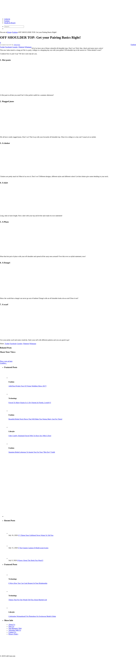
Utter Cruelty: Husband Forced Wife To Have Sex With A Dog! (29, 436)
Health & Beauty (10, 23)
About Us (11, 624)
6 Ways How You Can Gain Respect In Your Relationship (27, 583)
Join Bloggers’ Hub (15, 628)
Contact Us (12, 632)
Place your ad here (6, 361)
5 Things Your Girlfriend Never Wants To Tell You (36, 535)
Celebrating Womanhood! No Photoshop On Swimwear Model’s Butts (32, 616)
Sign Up (11, 626)
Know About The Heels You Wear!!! (30, 560)
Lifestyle (7, 19)
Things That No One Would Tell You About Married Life (27, 600)
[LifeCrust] (16, 15)
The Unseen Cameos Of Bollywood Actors (33, 548)
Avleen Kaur (17, 45)
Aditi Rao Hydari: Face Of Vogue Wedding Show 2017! (27, 386)
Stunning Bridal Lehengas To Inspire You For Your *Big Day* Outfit (31, 452)
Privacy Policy (13, 634)
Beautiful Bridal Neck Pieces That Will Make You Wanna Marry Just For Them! (35, 419)
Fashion (7, 21)
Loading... (3, 363)
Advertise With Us (14, 630)
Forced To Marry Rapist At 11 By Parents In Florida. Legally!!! (29, 403)
